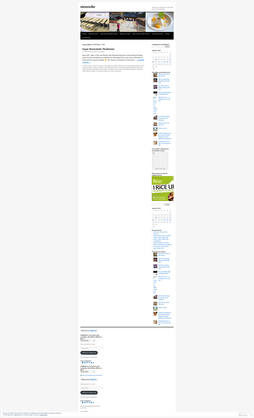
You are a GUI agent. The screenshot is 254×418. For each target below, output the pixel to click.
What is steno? (94, 34)
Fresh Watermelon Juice (110, 67)
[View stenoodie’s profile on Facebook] (83, 362)
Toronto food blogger (102, 71)
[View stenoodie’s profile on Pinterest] (89, 362)
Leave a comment (116, 71)
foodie (101, 67)
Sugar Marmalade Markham (127, 69)
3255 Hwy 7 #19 (102, 65)
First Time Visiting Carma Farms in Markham (164, 118)
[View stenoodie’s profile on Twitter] (85, 362)
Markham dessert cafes (100, 69)
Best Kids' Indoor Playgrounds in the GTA (164, 87)
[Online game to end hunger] (164, 200)
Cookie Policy (43, 415)
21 (167, 62)
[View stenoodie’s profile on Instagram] (87, 362)
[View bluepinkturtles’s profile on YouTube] (91, 362)
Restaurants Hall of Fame (109, 34)
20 (164, 62)
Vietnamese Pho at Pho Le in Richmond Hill (164, 143)
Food (89, 65)
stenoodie (87, 7)
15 (170, 59)
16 (153, 62)
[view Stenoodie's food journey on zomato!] (91, 375)
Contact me (86, 37)
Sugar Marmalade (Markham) (98, 49)
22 (170, 62)
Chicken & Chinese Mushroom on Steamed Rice (121, 65)
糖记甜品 (138, 65)
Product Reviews (157, 34)
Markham (90, 69)
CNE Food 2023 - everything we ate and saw (164, 99)
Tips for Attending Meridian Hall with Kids (163, 81)
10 (156, 59)
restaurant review (113, 69)
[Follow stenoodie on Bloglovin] (89, 331)
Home (85, 34)
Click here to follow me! (89, 352)
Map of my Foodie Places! (141, 34)
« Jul (153, 69)
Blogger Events (125, 34)
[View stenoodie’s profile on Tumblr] (93, 362)
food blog (95, 67)
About (167, 34)
